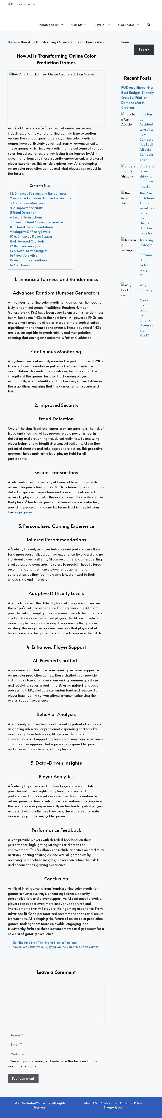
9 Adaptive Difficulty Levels (30, 231)
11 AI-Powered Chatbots (27, 241)
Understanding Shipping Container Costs (146, 176)
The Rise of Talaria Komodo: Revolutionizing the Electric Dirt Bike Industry (146, 213)
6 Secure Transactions (26, 217)
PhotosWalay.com (38, 1103)
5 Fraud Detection (23, 212)
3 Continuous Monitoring (28, 203)
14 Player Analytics (23, 255)
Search (126, 41)
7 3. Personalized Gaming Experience (36, 222)
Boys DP (100, 24)
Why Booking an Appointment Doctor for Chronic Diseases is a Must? (146, 310)
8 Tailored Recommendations (31, 227)
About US (90, 1103)
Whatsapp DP (48, 24)
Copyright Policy (131, 1103)
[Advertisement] (137, 414)
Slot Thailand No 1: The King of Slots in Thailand (44, 942)
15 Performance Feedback (28, 260)
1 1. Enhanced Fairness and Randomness (38, 193)
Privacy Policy (113, 1107)
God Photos (126, 24)
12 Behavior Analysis (25, 246)
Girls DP (76, 24)
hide (47, 186)
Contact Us (108, 1103)
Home (12, 41)
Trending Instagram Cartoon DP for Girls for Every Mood (146, 257)
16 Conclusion (20, 265)
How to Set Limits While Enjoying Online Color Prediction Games (55, 947)
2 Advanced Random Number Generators (40, 198)
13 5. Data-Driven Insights (28, 250)
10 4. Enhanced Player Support (32, 236)
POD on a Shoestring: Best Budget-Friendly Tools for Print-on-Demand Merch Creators (137, 97)
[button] (148, 25)
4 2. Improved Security (26, 207)
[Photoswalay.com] (32, 9)
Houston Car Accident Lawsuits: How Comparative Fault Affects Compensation (146, 137)
